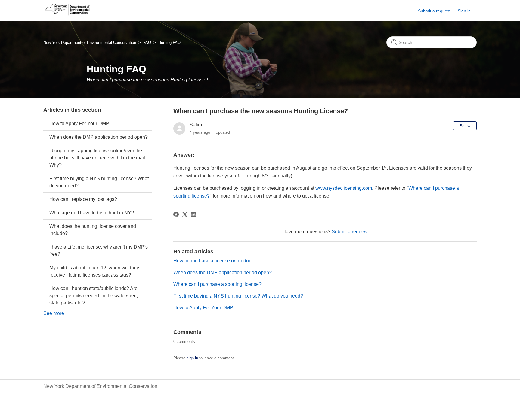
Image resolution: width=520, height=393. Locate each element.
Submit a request (434, 10)
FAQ (147, 42)
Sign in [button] (464, 10)
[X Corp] (184, 214)
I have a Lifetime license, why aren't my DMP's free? (98, 250)
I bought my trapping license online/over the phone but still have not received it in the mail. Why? (97, 158)
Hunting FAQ (169, 42)
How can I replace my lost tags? (83, 199)
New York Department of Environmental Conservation (89, 42)
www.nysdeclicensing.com (343, 188)
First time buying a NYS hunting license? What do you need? (99, 182)
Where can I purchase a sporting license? (217, 284)
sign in (192, 358)
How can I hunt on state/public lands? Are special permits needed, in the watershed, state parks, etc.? (93, 295)
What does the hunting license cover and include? (92, 230)
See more (53, 313)
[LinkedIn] (193, 214)
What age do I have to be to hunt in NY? (91, 212)
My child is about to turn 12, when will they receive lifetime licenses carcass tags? (94, 271)
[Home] (67, 15)
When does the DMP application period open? (98, 137)
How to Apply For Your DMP (79, 123)
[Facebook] (176, 214)
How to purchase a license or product (212, 260)
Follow (465, 126)
